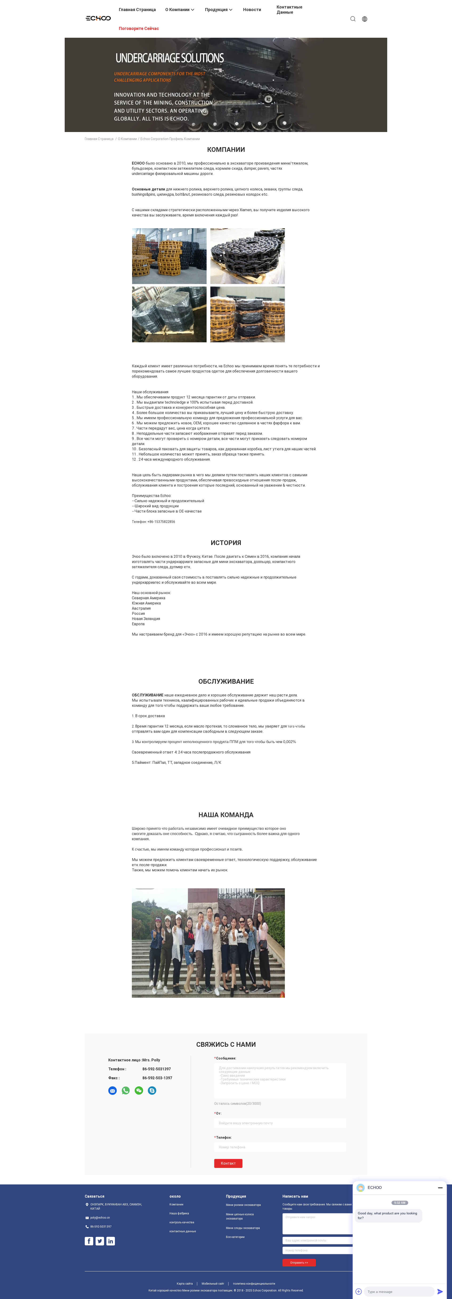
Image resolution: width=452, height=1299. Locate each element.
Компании (176, 1204)
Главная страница (99, 139)
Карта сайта (185, 1283)
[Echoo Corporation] (99, 18)
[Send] (440, 1291)
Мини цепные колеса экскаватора (240, 1216)
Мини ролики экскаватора (243, 1205)
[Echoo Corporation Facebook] (89, 1241)
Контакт (228, 1163)
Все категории (235, 1237)
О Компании (127, 139)
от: (219, 1113)
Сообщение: (226, 1058)
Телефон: (224, 1137)
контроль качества (182, 1222)
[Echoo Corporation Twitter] (100, 1241)
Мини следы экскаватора (243, 1228)
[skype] (152, 1090)
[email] (112, 1090)
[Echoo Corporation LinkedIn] (110, 1241)
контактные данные (183, 1231)
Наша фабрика (179, 1213)
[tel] (165, 1090)
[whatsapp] (125, 1090)
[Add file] (358, 1291)
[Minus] (440, 1188)
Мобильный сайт (213, 1283)
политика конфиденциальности (254, 1283)
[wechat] (139, 1090)
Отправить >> (299, 1262)
